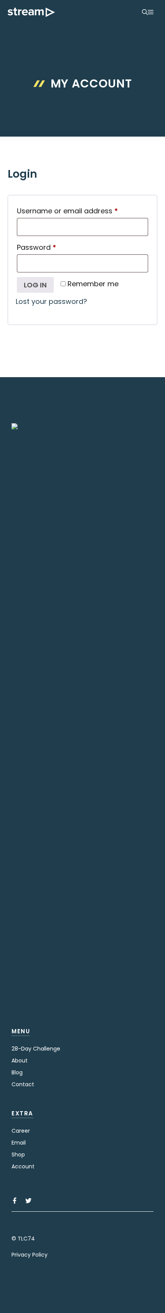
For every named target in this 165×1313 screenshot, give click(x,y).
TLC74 (26, 1238)
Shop (18, 1154)
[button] (145, 12)
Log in (35, 285)
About (20, 1060)
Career (21, 1131)
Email (19, 1142)
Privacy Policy (30, 1255)
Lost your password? (51, 301)
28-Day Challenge (36, 1048)
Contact (23, 1084)
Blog (17, 1072)
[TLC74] (31, 12)
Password (51, 247)
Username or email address (82, 211)
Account (23, 1166)
